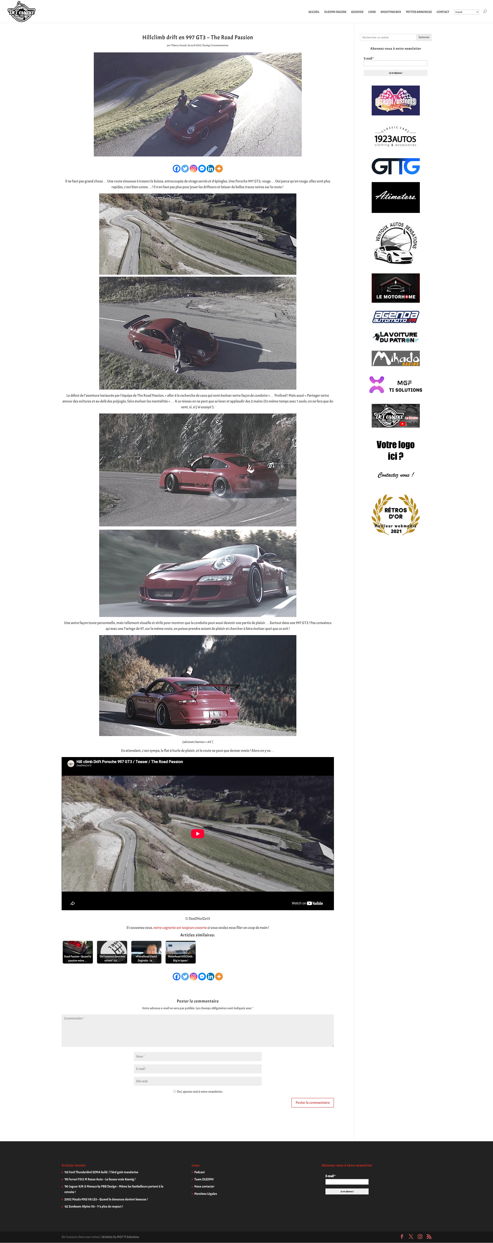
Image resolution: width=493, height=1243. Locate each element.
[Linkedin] (210, 168)
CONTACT (443, 12)
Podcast (199, 1172)
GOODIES (357, 12)
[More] (219, 168)
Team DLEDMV (204, 1179)
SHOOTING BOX (391, 12)
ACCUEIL (313, 12)
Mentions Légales (205, 1194)
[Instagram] (193, 168)
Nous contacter (204, 1186)
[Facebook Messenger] (202, 168)
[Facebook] (176, 168)
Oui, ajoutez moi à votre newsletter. (199, 1092)
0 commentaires (219, 45)
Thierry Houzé (178, 45)
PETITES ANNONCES (419, 12)
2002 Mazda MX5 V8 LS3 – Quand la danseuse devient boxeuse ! (106, 1199)
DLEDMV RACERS (335, 12)
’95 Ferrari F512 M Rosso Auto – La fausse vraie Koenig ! (99, 1179)
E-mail (369, 59)
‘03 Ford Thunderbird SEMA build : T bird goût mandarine (101, 1172)
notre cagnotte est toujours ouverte (180, 927)
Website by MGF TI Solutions (120, 1237)
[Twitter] (185, 168)
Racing (206, 45)
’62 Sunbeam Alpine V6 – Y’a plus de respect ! (93, 1206)
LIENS (372, 12)
